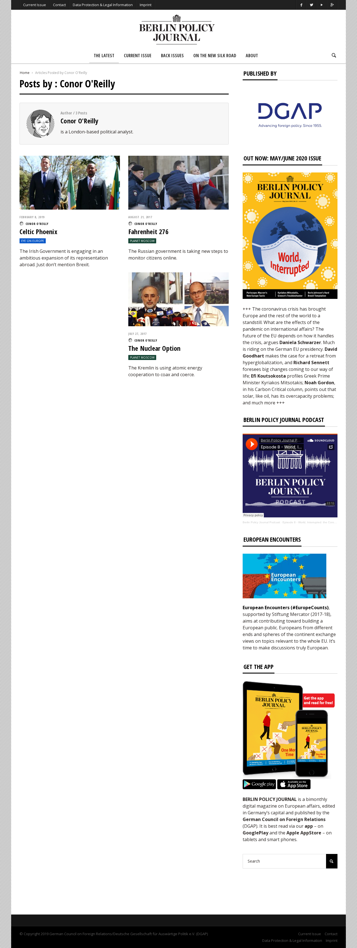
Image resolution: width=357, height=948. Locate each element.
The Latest (104, 55)
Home (25, 72)
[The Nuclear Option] (178, 299)
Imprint (145, 4)
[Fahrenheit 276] (178, 182)
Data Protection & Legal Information (103, 4)
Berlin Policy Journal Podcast (261, 522)
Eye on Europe (32, 241)
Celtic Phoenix (38, 231)
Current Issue (34, 4)
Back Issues (172, 55)
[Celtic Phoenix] (70, 182)
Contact (59, 4)
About (252, 55)
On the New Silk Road (214, 55)
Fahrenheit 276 (148, 231)
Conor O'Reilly (79, 120)
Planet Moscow (142, 241)
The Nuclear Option (154, 348)
